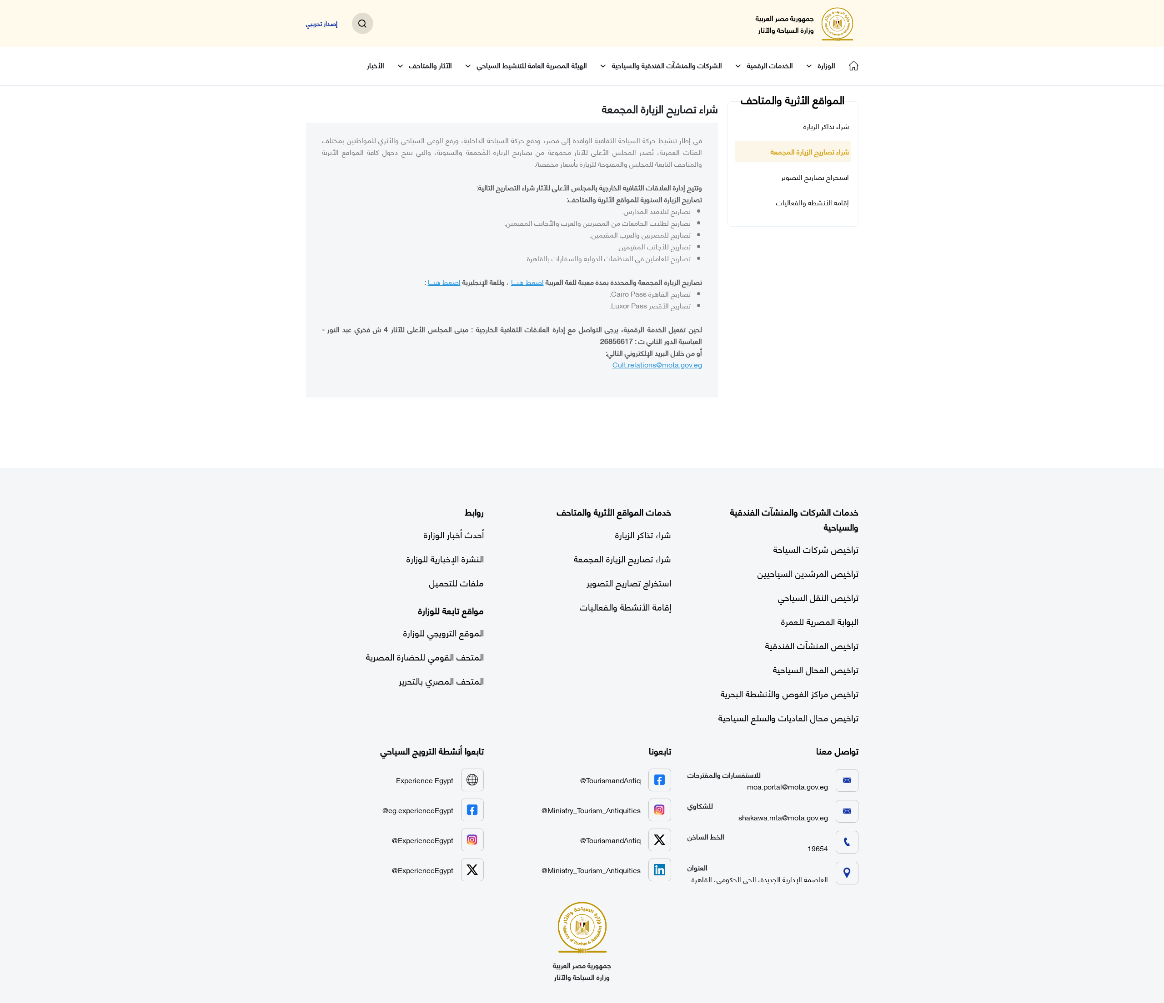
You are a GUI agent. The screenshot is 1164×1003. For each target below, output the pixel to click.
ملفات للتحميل (456, 582)
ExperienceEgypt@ (422, 839)
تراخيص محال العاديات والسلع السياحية (788, 717)
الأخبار (375, 65)
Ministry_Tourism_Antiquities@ (591, 809)
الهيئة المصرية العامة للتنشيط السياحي (532, 65)
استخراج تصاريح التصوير (815, 177)
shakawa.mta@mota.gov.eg (783, 817)
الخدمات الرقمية (770, 65)
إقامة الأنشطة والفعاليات (812, 202)
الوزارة (826, 65)
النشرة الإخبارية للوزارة (445, 558)
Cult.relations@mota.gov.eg (657, 364)
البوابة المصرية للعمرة (819, 620)
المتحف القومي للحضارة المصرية (425, 656)
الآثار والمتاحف (430, 65)
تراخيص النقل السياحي (818, 596)
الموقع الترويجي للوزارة (443, 632)
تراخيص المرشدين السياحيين (808, 572)
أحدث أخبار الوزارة (454, 534)
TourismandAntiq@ (610, 779)
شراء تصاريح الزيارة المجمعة (810, 151)
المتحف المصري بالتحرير (441, 680)
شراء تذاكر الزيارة (826, 126)
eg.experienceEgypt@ (417, 809)
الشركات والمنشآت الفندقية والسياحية (667, 65)
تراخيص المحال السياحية (815, 668)
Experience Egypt (424, 779)
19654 (818, 847)
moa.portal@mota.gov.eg (787, 786)
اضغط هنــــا (527, 281)
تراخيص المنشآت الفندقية (811, 644)
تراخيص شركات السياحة (815, 548)
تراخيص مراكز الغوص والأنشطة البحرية (789, 693)
